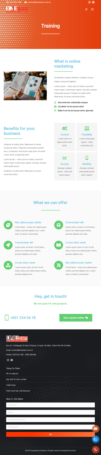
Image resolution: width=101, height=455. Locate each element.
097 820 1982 (16, 2)
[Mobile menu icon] (92, 9)
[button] (75, 318)
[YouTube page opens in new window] (93, 2)
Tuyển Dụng (11, 385)
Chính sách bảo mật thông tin (18, 391)
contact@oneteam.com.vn (39, 2)
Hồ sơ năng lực (12, 373)
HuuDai (73, 450)
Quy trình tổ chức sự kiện (16, 379)
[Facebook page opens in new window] (89, 2)
